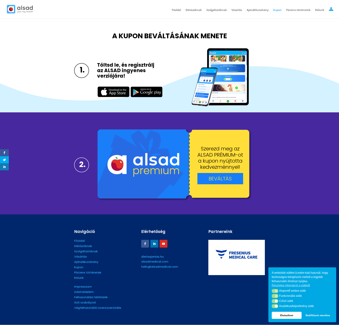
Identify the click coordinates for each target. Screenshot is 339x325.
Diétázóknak (194, 10)
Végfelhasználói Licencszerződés (97, 308)
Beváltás (220, 178)
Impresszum (83, 287)
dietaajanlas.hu (152, 257)
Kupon (277, 10)
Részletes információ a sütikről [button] (291, 285)
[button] (275, 291)
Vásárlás (236, 10)
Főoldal (176, 10)
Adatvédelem (84, 292)
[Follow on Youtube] (163, 244)
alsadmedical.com (154, 262)
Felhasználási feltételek (91, 297)
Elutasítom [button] (286, 315)
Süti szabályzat (85, 303)
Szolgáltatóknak (216, 10)
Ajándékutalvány (258, 10)
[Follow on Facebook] (145, 244)
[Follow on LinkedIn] (154, 244)
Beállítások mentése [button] (318, 315)
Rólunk (319, 10)
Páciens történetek (298, 10)
